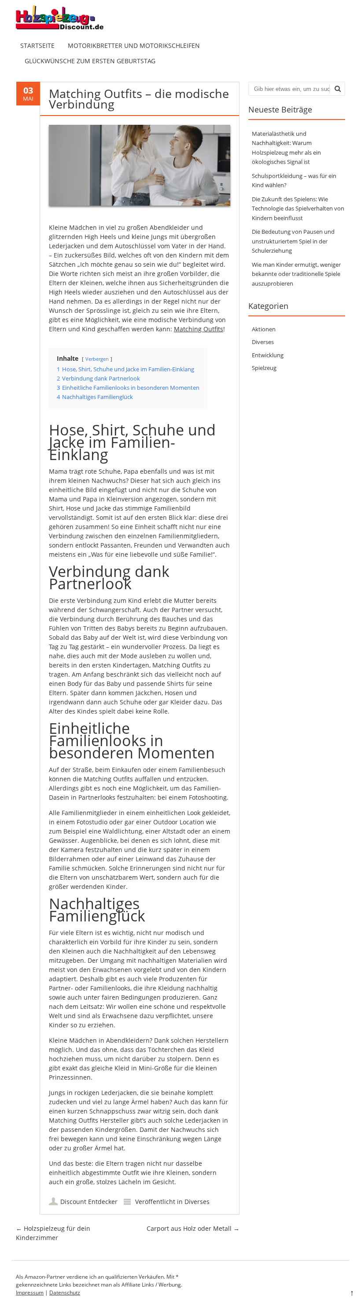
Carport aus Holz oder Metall (193, 1228)
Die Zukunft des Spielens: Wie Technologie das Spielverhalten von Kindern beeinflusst (298, 208)
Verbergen (97, 358)
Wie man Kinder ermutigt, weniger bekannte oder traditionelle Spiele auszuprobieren (296, 274)
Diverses (197, 1201)
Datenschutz (64, 1292)
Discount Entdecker (89, 1201)
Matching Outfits (198, 329)
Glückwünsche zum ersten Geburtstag (90, 61)
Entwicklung (268, 355)
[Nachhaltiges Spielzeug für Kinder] (66, 29)
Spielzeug (264, 368)
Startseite (37, 45)
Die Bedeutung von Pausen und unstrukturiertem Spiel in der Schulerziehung (293, 241)
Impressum (30, 1292)
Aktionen (264, 329)
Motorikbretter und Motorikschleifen (134, 45)
